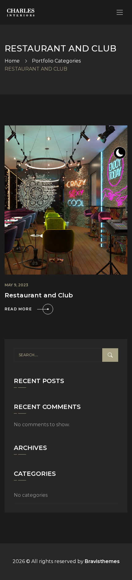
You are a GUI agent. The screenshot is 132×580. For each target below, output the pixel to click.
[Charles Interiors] (21, 12)
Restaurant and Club (39, 295)
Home (12, 61)
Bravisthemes (102, 561)
